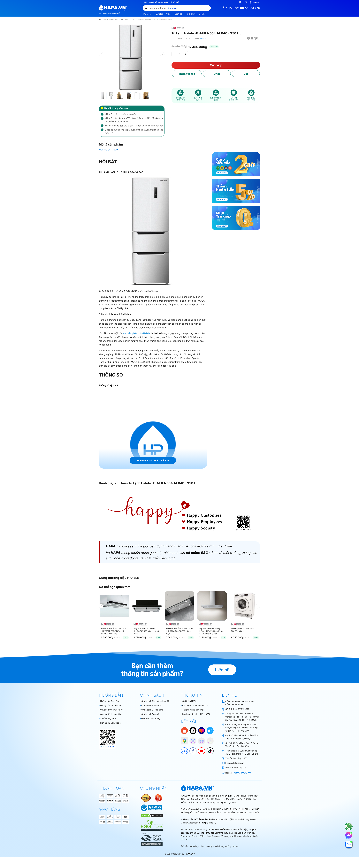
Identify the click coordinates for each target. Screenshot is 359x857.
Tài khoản (256, 2)
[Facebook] (191, 749)
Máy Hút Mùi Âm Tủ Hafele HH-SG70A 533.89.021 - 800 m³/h (146, 631)
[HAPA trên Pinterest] (200, 739)
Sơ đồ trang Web (108, 718)
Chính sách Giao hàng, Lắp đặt (155, 701)
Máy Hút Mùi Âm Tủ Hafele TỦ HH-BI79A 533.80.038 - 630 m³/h (179, 631)
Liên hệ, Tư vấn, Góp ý (110, 723)
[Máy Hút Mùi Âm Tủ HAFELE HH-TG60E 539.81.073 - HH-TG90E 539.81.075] (114, 606)
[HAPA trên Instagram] (191, 739)
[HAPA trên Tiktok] (209, 749)
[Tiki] (210, 730)
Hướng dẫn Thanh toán (110, 705)
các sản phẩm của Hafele (136, 333)
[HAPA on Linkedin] (209, 739)
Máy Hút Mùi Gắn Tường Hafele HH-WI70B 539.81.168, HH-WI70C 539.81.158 (211, 631)
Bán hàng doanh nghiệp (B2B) (196, 714)
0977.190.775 (250, 8)
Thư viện (147, 14)
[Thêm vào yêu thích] (258, 38)
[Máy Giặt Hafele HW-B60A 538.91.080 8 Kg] (244, 606)
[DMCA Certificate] (151, 815)
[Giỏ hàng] (240, 2)
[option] (114, 616)
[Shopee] (184, 730)
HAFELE (203, 38)
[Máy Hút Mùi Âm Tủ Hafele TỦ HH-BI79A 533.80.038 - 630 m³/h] (179, 606)
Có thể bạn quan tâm (114, 587)
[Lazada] (201, 730)
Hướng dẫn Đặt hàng (109, 701)
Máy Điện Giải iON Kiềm (198, 799)
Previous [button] (101, 606)
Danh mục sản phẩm (111, 13)
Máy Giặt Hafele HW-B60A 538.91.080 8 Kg (242, 629)
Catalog (159, 14)
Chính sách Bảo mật (150, 714)
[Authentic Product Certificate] (146, 797)
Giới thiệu (191, 14)
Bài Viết (178, 14)
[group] (131, 57)
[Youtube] (200, 749)
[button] (162, 54)
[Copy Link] (248, 38)
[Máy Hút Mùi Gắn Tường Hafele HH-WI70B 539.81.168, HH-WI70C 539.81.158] (212, 606)
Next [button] (258, 606)
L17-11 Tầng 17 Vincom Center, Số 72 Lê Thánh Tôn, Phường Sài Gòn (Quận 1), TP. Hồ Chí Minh (242, 716)
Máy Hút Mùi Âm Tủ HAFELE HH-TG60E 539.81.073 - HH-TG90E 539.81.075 (113, 631)
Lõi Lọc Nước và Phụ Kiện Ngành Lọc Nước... (217, 802)
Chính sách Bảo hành (151, 705)
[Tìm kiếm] (146, 7)
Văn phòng (205, 836)
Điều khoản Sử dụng (150, 718)
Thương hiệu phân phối (192, 710)
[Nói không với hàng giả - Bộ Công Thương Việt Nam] (158, 797)
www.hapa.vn (240, 767)
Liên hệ (202, 14)
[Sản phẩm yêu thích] (246, 2)
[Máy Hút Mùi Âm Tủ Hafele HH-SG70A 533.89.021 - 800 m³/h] (147, 606)
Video (169, 14)
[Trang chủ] (100, 19)
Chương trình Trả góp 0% (111, 710)
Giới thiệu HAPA (189, 701)
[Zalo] (183, 749)
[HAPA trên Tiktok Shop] (192, 730)
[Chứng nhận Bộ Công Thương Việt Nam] (151, 807)
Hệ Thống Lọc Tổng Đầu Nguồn (226, 799)
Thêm (187, 73)
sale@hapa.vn (237, 763)
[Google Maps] (183, 739)
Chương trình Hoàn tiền (110, 714)
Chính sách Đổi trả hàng (152, 710)
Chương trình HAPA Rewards (195, 705)
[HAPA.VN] (113, 7)
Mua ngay (216, 65)
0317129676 (243, 709)
